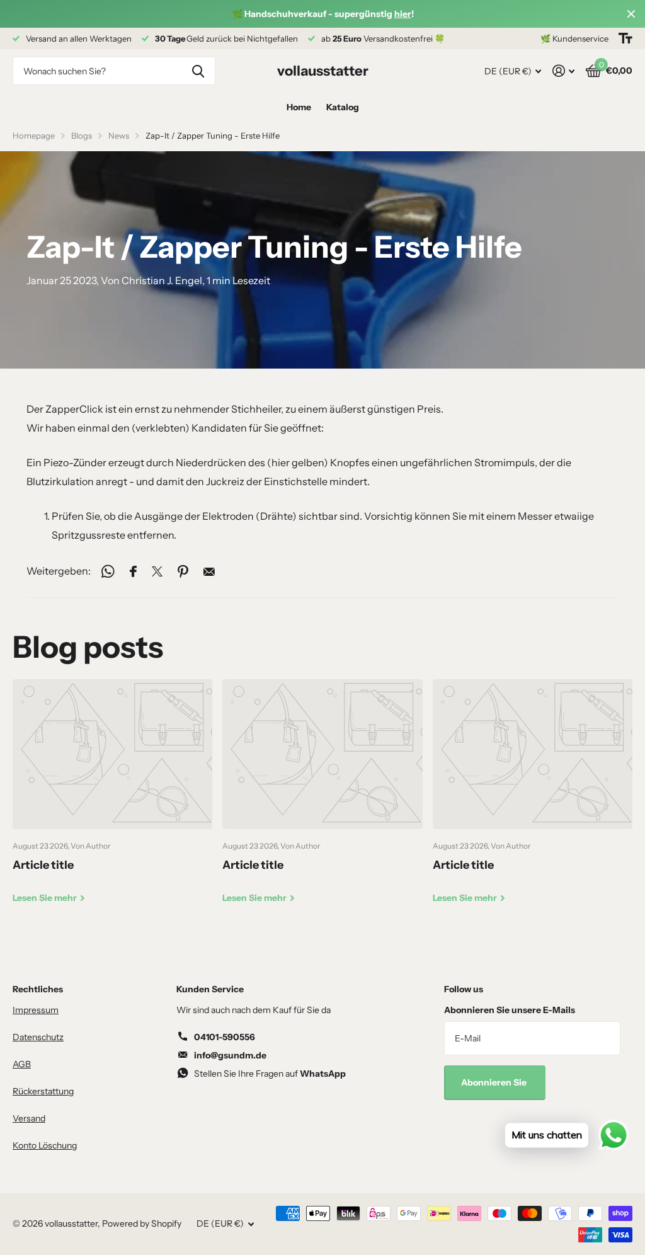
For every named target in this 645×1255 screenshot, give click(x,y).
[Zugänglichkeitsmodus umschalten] (625, 38)
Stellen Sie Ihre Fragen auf (270, 1073)
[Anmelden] (563, 71)
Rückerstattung (43, 1091)
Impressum (36, 1010)
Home (299, 107)
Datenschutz (38, 1037)
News (118, 135)
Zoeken (198, 71)
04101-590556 (224, 1037)
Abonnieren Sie (494, 1082)
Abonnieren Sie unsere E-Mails (509, 1010)
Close (631, 14)
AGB (22, 1064)
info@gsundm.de (230, 1055)
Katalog (342, 107)
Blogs (81, 135)
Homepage (34, 135)
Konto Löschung (45, 1145)
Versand (29, 1118)
